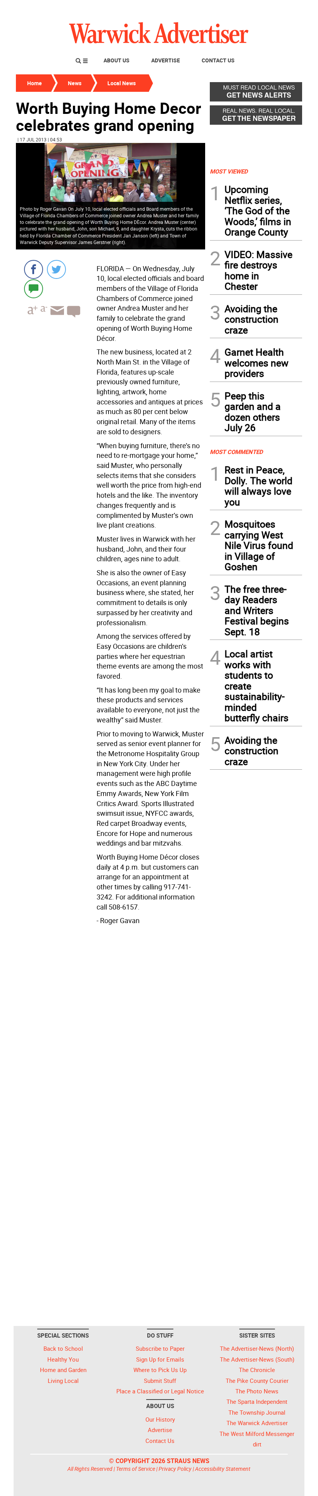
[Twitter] (56, 269)
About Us (117, 60)
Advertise (165, 60)
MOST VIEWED (229, 171)
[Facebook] (33, 269)
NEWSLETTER (239, 9)
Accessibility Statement (223, 1468)
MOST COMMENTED (236, 452)
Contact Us (218, 60)
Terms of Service (135, 1468)
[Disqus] (110, 1026)
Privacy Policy (175, 1468)
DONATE (283, 9)
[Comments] (33, 288)
